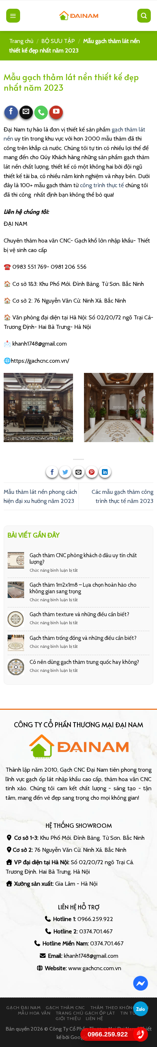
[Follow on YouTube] (56, 112)
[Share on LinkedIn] (105, 472)
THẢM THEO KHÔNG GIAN (119, 1007)
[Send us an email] (26, 112)
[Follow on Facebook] (11, 112)
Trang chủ (21, 41)
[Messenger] (140, 983)
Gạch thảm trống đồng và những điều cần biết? (83, 638)
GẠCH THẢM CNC (65, 1007)
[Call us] (41, 112)
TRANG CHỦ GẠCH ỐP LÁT (85, 1013)
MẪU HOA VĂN (34, 1013)
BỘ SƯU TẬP (58, 41)
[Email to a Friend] (79, 472)
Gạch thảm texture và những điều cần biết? (79, 614)
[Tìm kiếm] (144, 16)
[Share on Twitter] (65, 472)
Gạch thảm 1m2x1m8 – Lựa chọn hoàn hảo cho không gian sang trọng (83, 588)
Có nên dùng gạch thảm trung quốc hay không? (84, 662)
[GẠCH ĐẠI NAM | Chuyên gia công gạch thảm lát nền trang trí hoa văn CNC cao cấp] (78, 16)
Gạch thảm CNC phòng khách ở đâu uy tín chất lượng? (83, 558)
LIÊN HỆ (94, 1018)
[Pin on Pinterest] (92, 472)
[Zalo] (140, 1008)
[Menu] (13, 16)
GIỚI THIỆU (68, 1018)
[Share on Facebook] (52, 472)
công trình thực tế (102, 185)
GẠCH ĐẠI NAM (23, 1007)
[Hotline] (140, 1034)
